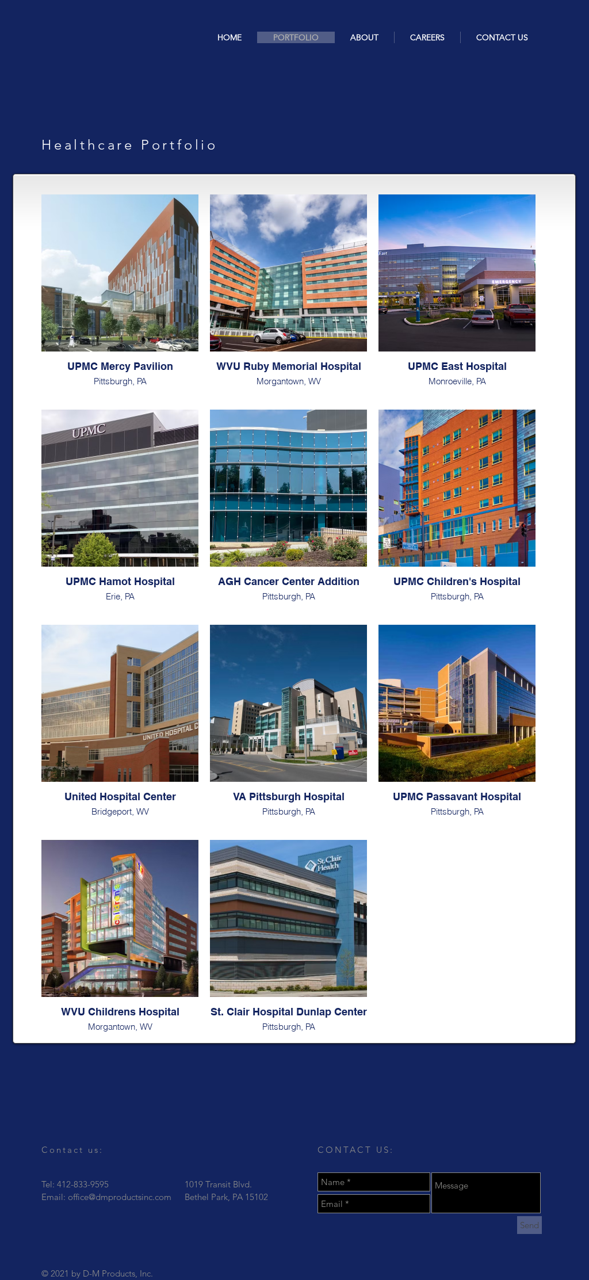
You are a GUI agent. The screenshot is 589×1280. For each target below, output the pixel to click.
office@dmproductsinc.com (119, 1196)
